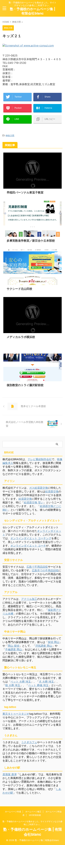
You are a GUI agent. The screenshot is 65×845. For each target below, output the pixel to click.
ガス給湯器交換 (38, 487)
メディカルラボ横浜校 (21, 337)
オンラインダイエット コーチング (30, 538)
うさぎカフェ (29, 742)
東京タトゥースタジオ (15, 713)
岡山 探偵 (13, 645)
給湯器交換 (51, 491)
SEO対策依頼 (35, 815)
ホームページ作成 (13, 811)
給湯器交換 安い (33, 502)
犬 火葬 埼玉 (46, 681)
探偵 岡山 (53, 642)
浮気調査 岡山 (43, 645)
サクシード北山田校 (19, 288)
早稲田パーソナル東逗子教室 (25, 192)
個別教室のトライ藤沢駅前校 (25, 385)
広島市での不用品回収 (45, 570)
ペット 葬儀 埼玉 (38, 685)
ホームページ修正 (33, 811)
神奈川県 (10, 135)
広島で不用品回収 (37, 566)
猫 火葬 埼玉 (12, 685)
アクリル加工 (29, 599)
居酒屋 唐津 (9, 774)
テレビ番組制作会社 (40, 459)
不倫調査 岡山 (13, 649)
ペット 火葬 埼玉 (20, 681)
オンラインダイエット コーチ (28, 545)
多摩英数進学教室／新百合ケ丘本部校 (31, 240)
